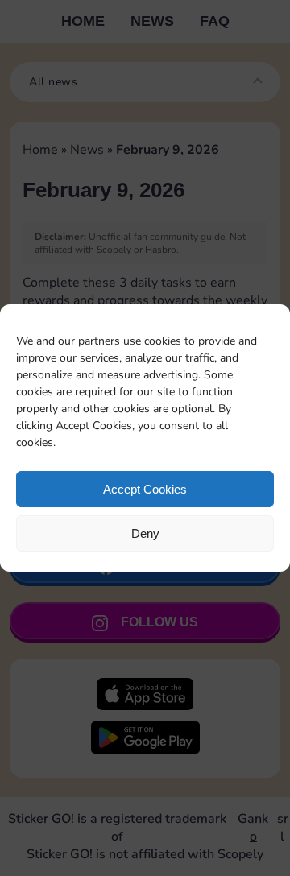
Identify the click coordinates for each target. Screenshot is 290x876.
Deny (145, 533)
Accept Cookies (145, 489)
